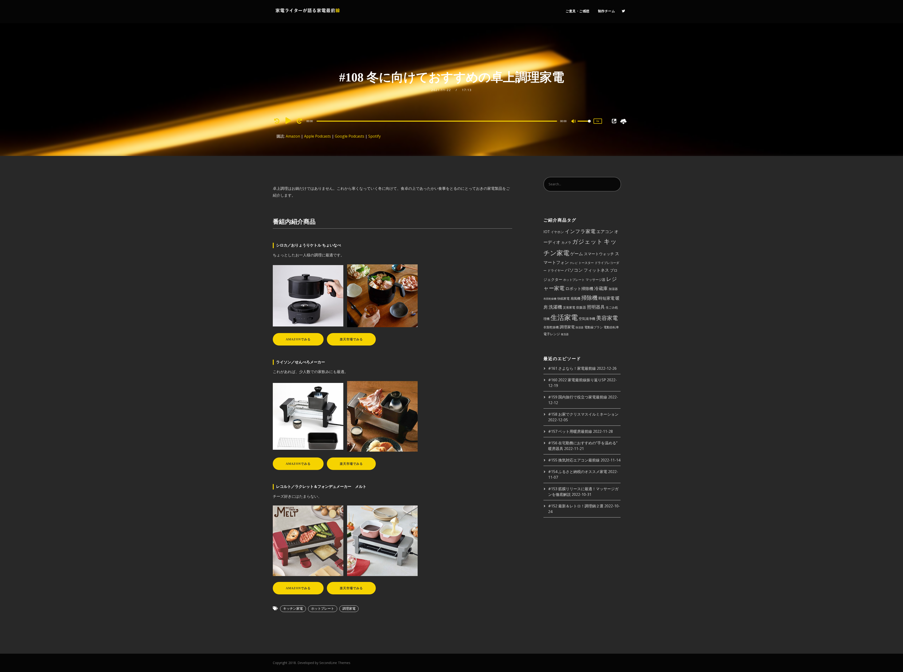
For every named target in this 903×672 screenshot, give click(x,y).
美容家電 (607, 318)
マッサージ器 (595, 279)
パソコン (574, 270)
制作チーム (606, 11)
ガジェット (587, 241)
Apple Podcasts (317, 136)
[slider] (584, 125)
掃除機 (589, 297)
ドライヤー (555, 270)
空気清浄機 (587, 318)
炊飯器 (581, 307)
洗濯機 (555, 307)
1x (597, 121)
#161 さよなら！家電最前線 (572, 368)
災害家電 (569, 307)
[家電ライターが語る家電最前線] (308, 11)
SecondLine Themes (334, 662)
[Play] (288, 120)
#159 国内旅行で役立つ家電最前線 (577, 397)
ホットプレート (322, 608)
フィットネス (596, 270)
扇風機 (575, 298)
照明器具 (596, 307)
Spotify (374, 136)
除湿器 (579, 327)
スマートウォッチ (599, 253)
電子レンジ (551, 334)
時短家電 (606, 298)
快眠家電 (563, 298)
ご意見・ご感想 (578, 11)
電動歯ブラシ (593, 327)
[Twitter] (623, 11)
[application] (437, 121)
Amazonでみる (298, 339)
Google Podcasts (349, 136)
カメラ (566, 242)
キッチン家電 (293, 608)
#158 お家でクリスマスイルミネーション (583, 414)
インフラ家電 (580, 231)
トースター (586, 263)
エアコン (604, 231)
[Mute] (573, 121)
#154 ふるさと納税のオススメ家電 (577, 471)
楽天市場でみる (351, 339)
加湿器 (613, 289)
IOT (546, 231)
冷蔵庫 (601, 288)
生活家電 (564, 317)
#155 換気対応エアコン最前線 (574, 460)
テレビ (574, 263)
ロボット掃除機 (579, 288)
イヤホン (557, 232)
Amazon (293, 136)
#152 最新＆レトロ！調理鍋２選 (575, 506)
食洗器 (565, 334)
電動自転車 (611, 327)
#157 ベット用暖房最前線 (570, 431)
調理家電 (349, 608)
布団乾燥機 (549, 298)
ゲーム (576, 253)
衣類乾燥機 (551, 327)
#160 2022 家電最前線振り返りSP (577, 379)
